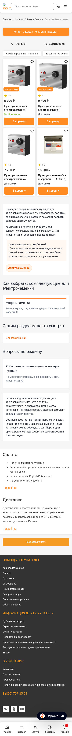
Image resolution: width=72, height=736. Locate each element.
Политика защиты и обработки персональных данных (34, 684)
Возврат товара (12, 594)
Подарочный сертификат (17, 636)
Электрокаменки (19, 267)
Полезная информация (16, 599)
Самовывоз (9, 583)
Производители (11, 679)
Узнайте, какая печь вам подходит (36, 31)
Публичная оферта (13, 621)
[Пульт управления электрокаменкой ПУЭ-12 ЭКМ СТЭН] (53, 75)
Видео (6, 652)
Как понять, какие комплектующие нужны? (32, 369)
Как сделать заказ (13, 568)
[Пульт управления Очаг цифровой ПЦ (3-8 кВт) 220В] (53, 144)
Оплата (7, 573)
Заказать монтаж (36, 542)
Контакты (8, 669)
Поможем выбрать (13, 588)
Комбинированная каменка (22, 53)
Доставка (8, 578)
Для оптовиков (11, 674)
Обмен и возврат (12, 631)
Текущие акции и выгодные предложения (26, 647)
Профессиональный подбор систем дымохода (29, 642)
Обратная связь (12, 604)
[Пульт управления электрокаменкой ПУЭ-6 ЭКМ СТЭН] (19, 75)
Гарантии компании (14, 626)
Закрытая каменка (57, 53)
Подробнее (9, 487)
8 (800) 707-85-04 (15, 693)
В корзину (19, 121)
